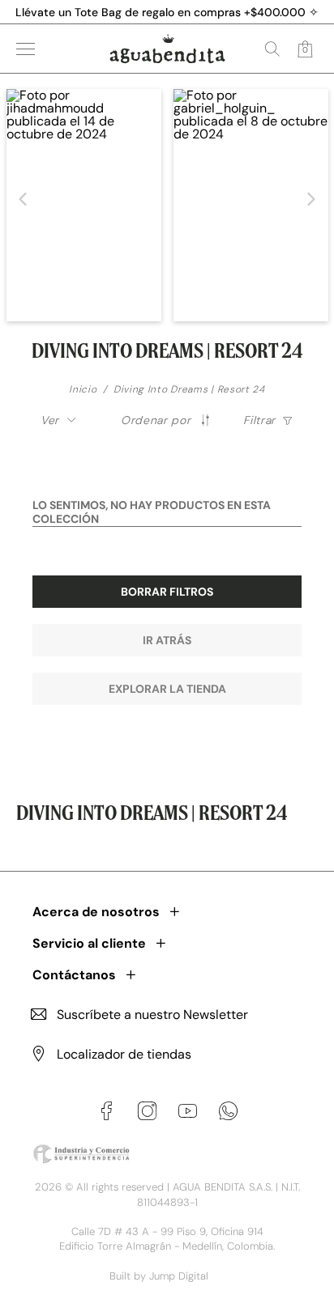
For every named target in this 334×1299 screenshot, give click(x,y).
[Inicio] (167, 48)
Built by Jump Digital (158, 1276)
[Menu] (25, 49)
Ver (50, 420)
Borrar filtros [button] (167, 591)
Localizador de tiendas (124, 1054)
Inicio (82, 389)
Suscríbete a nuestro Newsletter (152, 1014)
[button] (23, 199)
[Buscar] (272, 48)
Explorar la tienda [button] (167, 688)
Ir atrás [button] (167, 640)
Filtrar (259, 420)
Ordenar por (156, 420)
